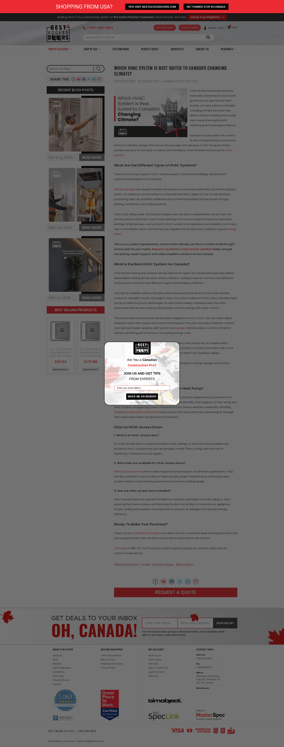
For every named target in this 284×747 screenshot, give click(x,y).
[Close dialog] (176, 344)
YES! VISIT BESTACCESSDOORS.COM (152, 6)
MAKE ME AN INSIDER (142, 396)
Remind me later (142, 402)
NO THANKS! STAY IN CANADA (206, 6)
